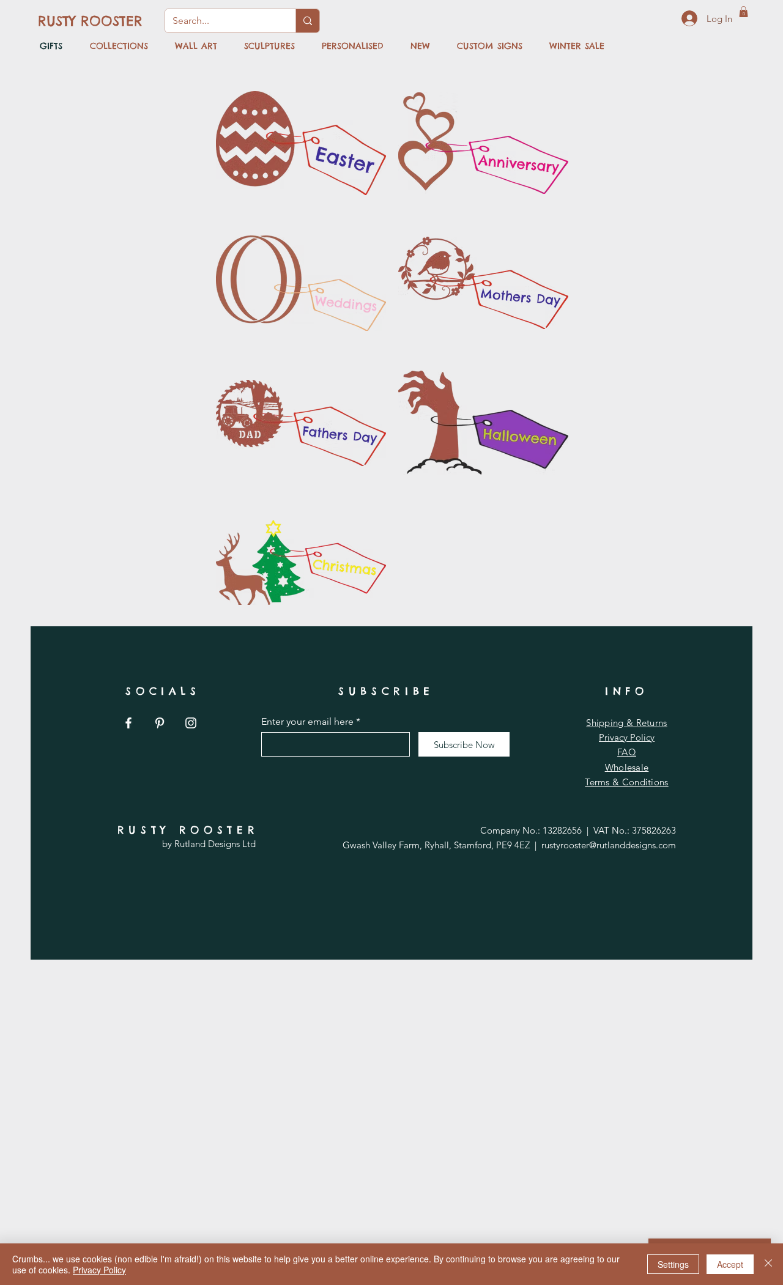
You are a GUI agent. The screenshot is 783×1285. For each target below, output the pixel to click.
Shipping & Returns (626, 722)
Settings (673, 1264)
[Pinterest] (159, 723)
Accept (730, 1264)
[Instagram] (191, 723)
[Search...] (307, 20)
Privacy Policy (627, 737)
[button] (743, 11)
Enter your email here (307, 722)
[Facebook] (128, 723)
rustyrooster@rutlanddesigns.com (608, 845)
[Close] (768, 1264)
